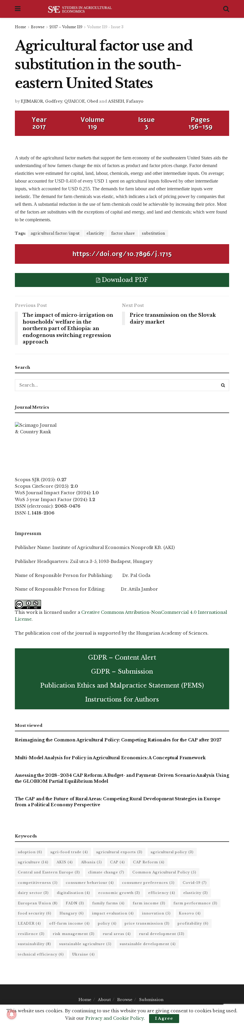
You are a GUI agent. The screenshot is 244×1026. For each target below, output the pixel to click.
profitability (193, 923)
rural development (161, 934)
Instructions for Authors (122, 699)
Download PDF (125, 279)
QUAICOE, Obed (81, 101)
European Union (38, 903)
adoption (30, 852)
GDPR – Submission (122, 671)
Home (20, 27)
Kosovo (190, 913)
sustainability (34, 944)
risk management (74, 934)
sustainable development (148, 944)
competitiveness (38, 883)
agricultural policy (172, 852)
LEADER (29, 923)
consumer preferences (148, 883)
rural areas (117, 934)
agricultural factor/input (55, 233)
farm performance (195, 903)
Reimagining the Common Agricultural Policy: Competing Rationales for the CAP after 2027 (118, 740)
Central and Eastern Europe (49, 872)
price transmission (147, 923)
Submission (151, 999)
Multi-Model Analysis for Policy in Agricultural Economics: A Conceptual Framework (110, 757)
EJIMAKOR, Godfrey (41, 101)
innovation (156, 913)
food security (34, 913)
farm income (149, 903)
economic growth (119, 893)
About (104, 999)
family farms (108, 903)
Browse (38, 27)
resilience (31, 934)
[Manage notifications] (11, 1014)
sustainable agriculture (85, 944)
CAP (117, 862)
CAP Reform (149, 862)
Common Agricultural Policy (164, 872)
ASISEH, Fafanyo (125, 101)
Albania (91, 862)
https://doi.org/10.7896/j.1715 (122, 254)
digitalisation (73, 893)
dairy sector (33, 893)
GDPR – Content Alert (122, 657)
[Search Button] (223, 385)
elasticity (95, 233)
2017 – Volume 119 (65, 27)
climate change (106, 872)
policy (107, 923)
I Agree (164, 1018)
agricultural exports (119, 852)
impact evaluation (113, 913)
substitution (153, 233)
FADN (75, 903)
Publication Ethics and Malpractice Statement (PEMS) (122, 685)
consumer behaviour (90, 883)
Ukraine (83, 954)
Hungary (72, 913)
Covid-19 (195, 883)
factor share (123, 233)
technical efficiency (41, 954)
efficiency (161, 893)
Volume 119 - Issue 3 (105, 27)
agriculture (33, 862)
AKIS (65, 862)
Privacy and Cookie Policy (114, 1018)
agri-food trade (69, 852)
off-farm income (69, 923)
